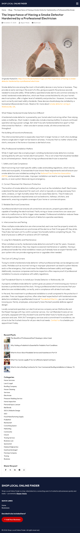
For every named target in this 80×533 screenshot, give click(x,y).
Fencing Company (10, 453)
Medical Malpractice (11, 447)
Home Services (9, 380)
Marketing (7, 429)
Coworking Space (10, 426)
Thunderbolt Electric (49, 299)
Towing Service (9, 438)
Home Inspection (10, 402)
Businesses (5, 508)
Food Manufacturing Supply (14, 417)
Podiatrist (7, 420)
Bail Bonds (7, 408)
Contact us (55, 320)
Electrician (37, 23)
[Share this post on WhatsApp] (24, 470)
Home (4, 10)
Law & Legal (8, 383)
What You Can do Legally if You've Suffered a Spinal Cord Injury (33, 360)
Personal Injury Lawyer (12, 405)
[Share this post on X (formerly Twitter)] (10, 470)
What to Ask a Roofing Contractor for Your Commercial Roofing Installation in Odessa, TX (43, 367)
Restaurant (8, 423)
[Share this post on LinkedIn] (15, 470)
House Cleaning (9, 389)
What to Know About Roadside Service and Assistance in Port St (34, 353)
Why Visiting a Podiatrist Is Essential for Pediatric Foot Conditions (34, 345)
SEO (5, 414)
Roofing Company (10, 386)
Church (6, 435)
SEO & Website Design (12, 411)
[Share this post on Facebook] (6, 470)
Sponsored (8, 444)
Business (7, 459)
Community (8, 432)
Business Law (8, 441)
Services (7, 392)
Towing (6, 456)
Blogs (10, 10)
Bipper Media (22, 493)
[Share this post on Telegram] (19, 470)
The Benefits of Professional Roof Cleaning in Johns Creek (31, 338)
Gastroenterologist (11, 450)
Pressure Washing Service (13, 399)
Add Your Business (13, 519)
